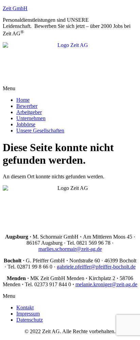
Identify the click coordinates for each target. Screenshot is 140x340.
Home (23, 100)
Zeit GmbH (15, 8)
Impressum (28, 314)
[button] (70, 88)
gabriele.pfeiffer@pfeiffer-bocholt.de (96, 267)
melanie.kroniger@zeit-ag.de (106, 284)
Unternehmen (31, 118)
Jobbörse (25, 124)
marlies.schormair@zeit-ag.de (70, 249)
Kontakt (25, 307)
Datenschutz (29, 320)
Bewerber (26, 106)
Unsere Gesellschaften (40, 130)
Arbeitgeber (29, 112)
